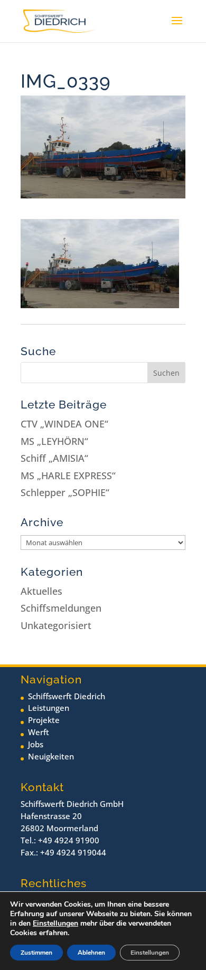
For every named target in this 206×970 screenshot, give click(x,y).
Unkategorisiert (56, 625)
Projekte (44, 720)
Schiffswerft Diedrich (66, 696)
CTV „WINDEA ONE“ (64, 423)
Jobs (35, 744)
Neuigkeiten (51, 756)
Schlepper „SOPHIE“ (65, 492)
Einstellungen (55, 923)
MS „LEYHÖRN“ (54, 441)
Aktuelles (41, 591)
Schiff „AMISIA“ (54, 458)
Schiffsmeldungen (61, 608)
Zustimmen (36, 952)
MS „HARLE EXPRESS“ (68, 475)
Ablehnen (91, 952)
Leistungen (48, 707)
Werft (38, 732)
